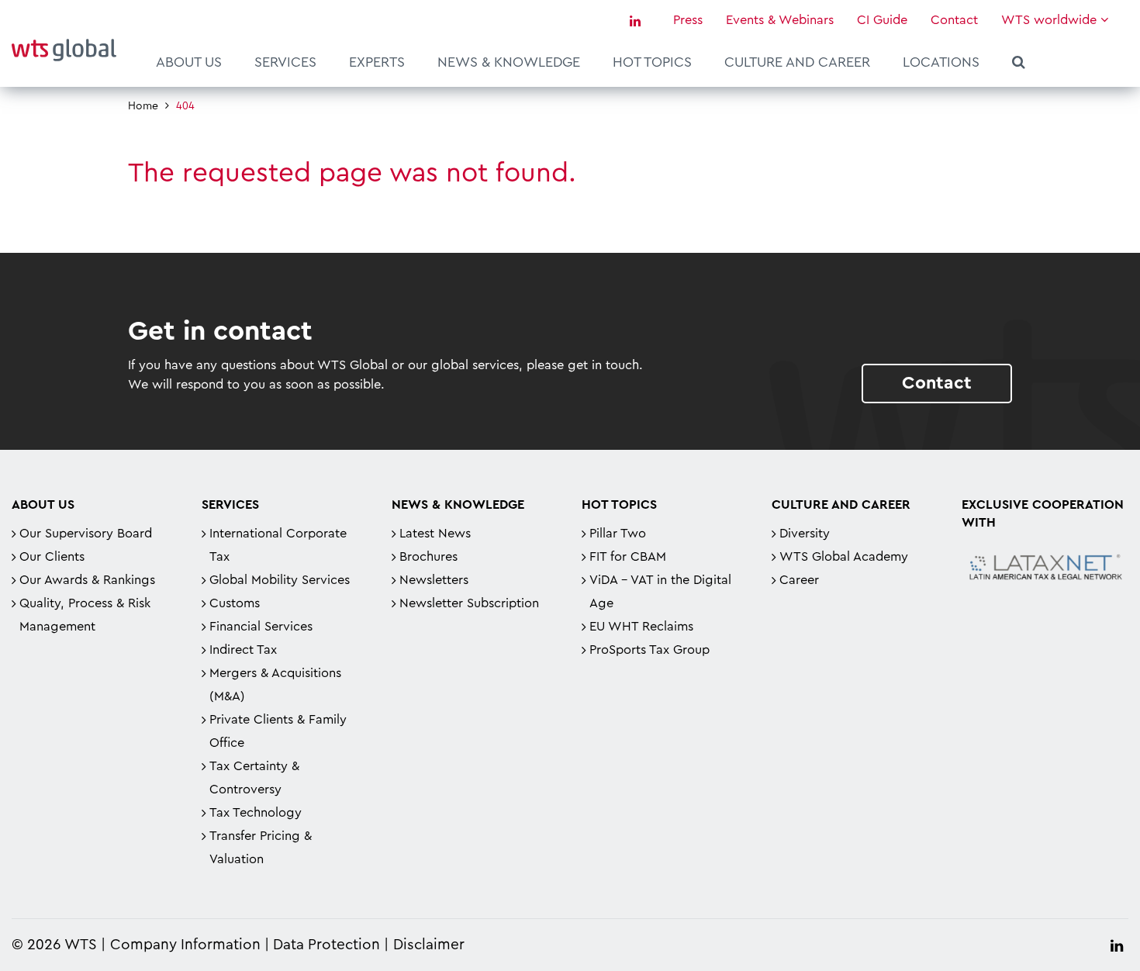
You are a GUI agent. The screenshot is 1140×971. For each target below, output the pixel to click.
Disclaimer (429, 945)
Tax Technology (255, 813)
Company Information (185, 945)
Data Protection (326, 945)
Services (285, 62)
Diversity (804, 533)
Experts (377, 62)
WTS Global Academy (843, 557)
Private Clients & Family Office (278, 731)
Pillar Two (617, 533)
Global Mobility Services (279, 580)
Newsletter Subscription (469, 603)
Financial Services (261, 626)
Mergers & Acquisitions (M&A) (275, 685)
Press (688, 20)
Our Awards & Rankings (87, 580)
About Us (189, 62)
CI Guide (882, 20)
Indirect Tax (243, 650)
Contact (954, 20)
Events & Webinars (780, 20)
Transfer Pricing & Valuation (260, 848)
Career (799, 580)
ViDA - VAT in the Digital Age (660, 592)
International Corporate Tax (278, 545)
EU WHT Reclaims (641, 626)
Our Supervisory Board (85, 533)
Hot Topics (652, 62)
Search (1019, 64)
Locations (941, 62)
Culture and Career (797, 62)
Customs (234, 603)
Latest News (435, 533)
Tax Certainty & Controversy (254, 778)
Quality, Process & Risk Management (84, 615)
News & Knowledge (508, 62)
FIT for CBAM (627, 557)
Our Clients (52, 557)
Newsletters (433, 580)
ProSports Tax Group (649, 650)
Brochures (428, 557)
